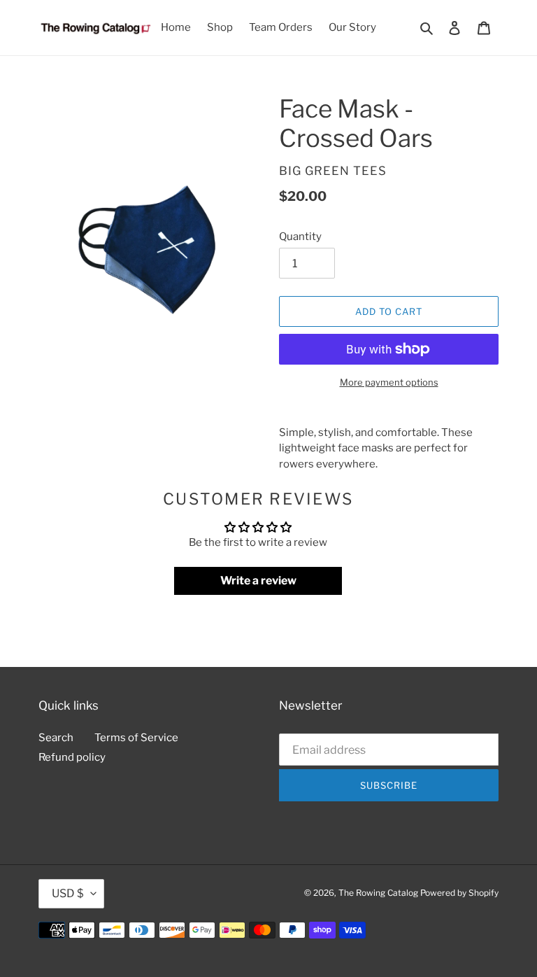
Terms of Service (136, 737)
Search (55, 737)
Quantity (300, 236)
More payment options (389, 382)
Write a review (258, 580)
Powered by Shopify (459, 892)
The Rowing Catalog (378, 892)
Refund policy (72, 757)
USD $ (68, 893)
